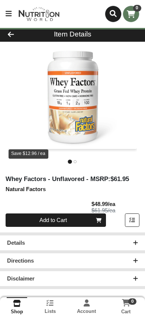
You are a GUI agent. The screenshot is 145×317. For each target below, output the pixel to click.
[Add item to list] (132, 220)
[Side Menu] (9, 14)
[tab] (70, 161)
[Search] (113, 14)
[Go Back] (22, 34)
